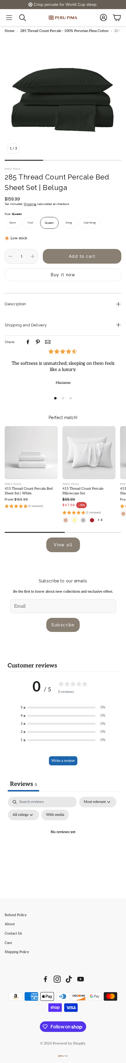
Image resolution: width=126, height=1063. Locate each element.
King (69, 223)
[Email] (47, 342)
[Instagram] (57, 979)
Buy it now (63, 274)
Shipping (30, 204)
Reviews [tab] (23, 784)
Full (30, 223)
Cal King (90, 223)
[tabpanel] (63, 846)
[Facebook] (27, 342)
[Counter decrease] (10, 256)
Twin (12, 223)
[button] (9, 17)
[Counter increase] (32, 256)
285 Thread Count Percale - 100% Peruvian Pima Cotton (64, 31)
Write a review (63, 761)
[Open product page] (31, 452)
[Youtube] (80, 979)
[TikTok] (68, 979)
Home (9, 31)
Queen (49, 223)
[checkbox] (55, 815)
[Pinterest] (37, 342)
